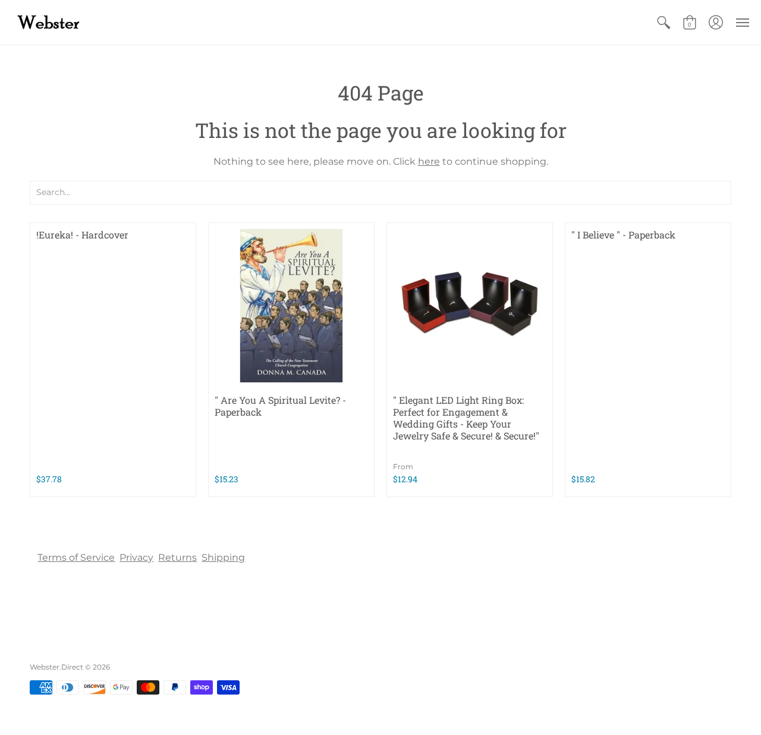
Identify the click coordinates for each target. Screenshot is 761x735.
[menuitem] (663, 22)
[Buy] (291, 305)
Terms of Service (76, 557)
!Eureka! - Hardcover (82, 234)
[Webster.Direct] (86, 22)
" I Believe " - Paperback (623, 234)
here (429, 161)
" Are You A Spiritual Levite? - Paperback (280, 406)
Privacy (136, 557)
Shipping (223, 557)
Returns (177, 557)
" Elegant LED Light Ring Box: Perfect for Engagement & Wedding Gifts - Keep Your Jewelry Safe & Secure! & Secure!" (466, 418)
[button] (663, 22)
